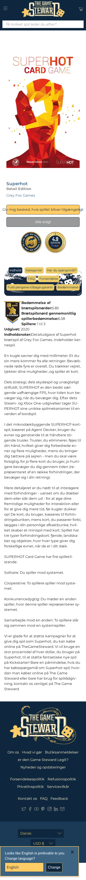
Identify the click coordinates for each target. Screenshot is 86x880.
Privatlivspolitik (30, 787)
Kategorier (34, 270)
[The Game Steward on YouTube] (36, 810)
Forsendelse (48, 279)
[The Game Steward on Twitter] (24, 810)
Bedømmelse (68, 287)
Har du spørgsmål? (62, 270)
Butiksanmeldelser (62, 752)
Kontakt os (27, 798)
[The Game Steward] (43, 9)
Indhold (15, 270)
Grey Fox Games (20, 195)
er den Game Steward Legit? (43, 760)
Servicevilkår (58, 787)
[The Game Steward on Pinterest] (43, 810)
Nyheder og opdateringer (43, 767)
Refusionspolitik (62, 779)
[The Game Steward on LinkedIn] (56, 810)
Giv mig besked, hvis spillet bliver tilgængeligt (43, 209)
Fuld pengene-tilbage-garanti (30, 287)
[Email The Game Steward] (62, 810)
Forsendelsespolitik (27, 779)
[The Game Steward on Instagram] (49, 810)
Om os (13, 752)
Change (54, 867)
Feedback (59, 798)
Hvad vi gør (32, 752)
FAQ (31, 279)
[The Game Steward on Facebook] (30, 810)
